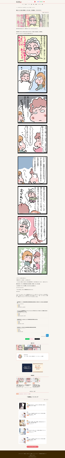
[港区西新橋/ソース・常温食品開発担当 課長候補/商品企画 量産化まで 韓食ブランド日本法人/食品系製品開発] (32, 304)
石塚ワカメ (38, 387)
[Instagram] (39, 1)
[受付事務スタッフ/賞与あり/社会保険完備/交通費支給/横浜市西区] (32, 329)
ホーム (17, 7)
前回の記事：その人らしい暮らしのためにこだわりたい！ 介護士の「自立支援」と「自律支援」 (29, 31)
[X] (42, 1)
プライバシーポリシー (35, 453)
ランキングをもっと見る (32, 446)
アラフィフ (20, 387)
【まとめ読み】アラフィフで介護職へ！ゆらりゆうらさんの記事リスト (26, 285)
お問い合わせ (28, 453)
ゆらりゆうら (26, 354)
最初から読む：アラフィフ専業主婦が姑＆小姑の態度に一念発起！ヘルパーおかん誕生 (28, 283)
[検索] (35, 1)
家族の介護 (35, 387)
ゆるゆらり (17, 387)
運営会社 (25, 453)
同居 (22, 387)
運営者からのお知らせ (32, 455)
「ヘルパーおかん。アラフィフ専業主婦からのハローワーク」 (24, 289)
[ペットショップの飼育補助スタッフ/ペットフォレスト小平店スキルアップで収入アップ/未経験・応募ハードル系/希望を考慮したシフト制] (32, 313)
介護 (33, 387)
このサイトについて (20, 453)
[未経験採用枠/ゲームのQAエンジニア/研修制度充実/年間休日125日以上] (32, 321)
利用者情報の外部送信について (43, 453)
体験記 (19, 7)
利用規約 (31, 453)
